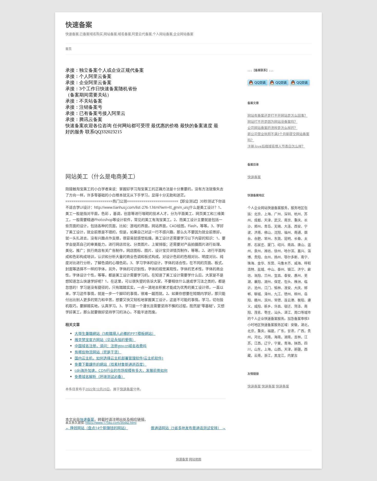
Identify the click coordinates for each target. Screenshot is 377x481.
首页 (68, 49)
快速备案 (78, 24)
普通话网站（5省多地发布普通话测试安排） (188, 427)
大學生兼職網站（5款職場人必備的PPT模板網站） (115, 333)
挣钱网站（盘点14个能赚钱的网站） (96, 427)
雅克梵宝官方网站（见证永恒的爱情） (105, 339)
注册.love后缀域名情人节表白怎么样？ (276, 146)
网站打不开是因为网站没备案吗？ (272, 121)
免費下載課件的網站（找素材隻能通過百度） (110, 364)
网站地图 (195, 459)
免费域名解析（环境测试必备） (100, 376)
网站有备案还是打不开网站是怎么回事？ (277, 115)
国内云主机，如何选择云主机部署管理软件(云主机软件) (119, 358)
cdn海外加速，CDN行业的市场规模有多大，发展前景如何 (121, 370)
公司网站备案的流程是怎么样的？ (272, 127)
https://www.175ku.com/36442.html (110, 422)
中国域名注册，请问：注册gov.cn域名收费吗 (110, 345)
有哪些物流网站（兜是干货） (98, 351)
